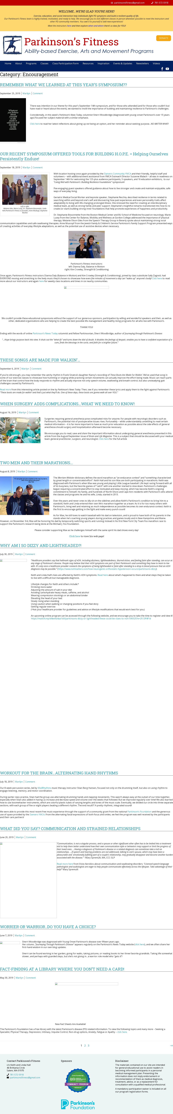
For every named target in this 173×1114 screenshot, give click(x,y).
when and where (96, 25)
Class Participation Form (65, 63)
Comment (38, 93)
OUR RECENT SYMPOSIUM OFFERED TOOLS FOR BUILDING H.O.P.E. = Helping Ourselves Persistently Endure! (84, 156)
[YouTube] (167, 67)
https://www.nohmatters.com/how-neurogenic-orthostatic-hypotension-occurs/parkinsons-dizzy (107, 568)
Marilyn (26, 93)
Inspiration (103, 63)
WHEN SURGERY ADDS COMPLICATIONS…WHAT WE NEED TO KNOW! (67, 403)
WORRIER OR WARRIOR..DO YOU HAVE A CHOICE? (48, 926)
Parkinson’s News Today (45, 333)
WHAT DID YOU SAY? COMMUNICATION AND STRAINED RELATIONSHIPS (70, 828)
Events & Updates (122, 63)
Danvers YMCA (37, 814)
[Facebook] (162, 67)
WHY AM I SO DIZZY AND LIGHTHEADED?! (40, 545)
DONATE (163, 38)
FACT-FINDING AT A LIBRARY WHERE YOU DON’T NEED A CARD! (62, 969)
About (18, 63)
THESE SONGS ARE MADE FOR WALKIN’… (40, 360)
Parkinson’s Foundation (139, 811)
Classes (44, 63)
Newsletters (142, 63)
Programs (31, 63)
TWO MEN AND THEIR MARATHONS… (36, 462)
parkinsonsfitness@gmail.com (129, 2)
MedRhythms (44, 787)
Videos (156, 63)
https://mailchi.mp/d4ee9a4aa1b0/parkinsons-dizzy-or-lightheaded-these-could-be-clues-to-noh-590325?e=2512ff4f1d (91, 618)
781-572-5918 (161, 2)
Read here (103, 575)
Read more (5, 389)
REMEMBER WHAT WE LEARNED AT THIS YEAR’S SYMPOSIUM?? (63, 84)
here (69, 25)
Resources (88, 63)
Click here (157, 278)
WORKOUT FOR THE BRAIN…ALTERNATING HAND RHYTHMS (59, 773)
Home (8, 63)
